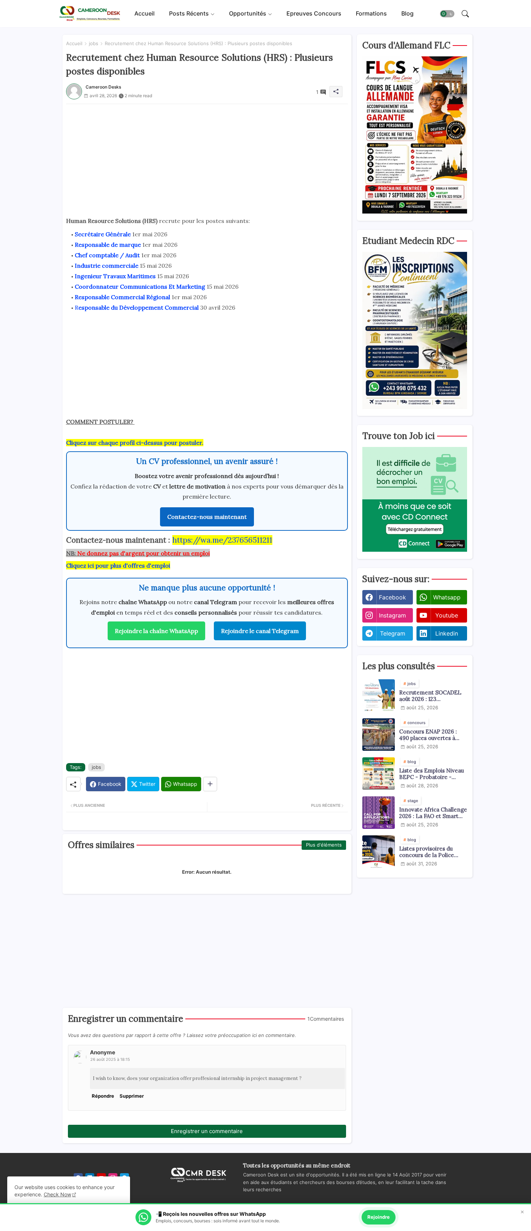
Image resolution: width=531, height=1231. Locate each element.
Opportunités (247, 13)
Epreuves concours (313, 13)
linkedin (446, 633)
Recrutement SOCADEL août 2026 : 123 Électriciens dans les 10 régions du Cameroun (430, 695)
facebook (392, 597)
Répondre (103, 1096)
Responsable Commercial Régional (122, 297)
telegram (392, 633)
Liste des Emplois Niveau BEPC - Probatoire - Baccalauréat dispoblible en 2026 (431, 773)
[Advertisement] (207, 154)
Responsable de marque (108, 244)
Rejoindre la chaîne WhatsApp (156, 630)
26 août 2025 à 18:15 (110, 1059)
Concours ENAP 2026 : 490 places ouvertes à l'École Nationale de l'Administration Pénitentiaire (428, 734)
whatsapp (447, 597)
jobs (93, 43)
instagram (392, 615)
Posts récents (189, 13)
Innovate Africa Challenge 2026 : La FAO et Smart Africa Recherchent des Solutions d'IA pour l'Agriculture (433, 812)
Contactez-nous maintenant (207, 516)
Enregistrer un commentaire (207, 1131)
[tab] (144, 13)
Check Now (57, 1194)
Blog (407, 13)
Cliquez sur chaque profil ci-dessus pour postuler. (134, 442)
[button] (447, 13)
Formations (371, 13)
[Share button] (210, 784)
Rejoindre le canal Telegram (260, 630)
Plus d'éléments (324, 845)
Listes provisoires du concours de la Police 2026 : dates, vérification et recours (430, 851)
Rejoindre (378, 1217)
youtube (446, 615)
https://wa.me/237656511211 (222, 540)
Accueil (144, 13)
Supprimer (132, 1096)
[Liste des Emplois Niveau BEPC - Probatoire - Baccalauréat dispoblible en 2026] (378, 773)
